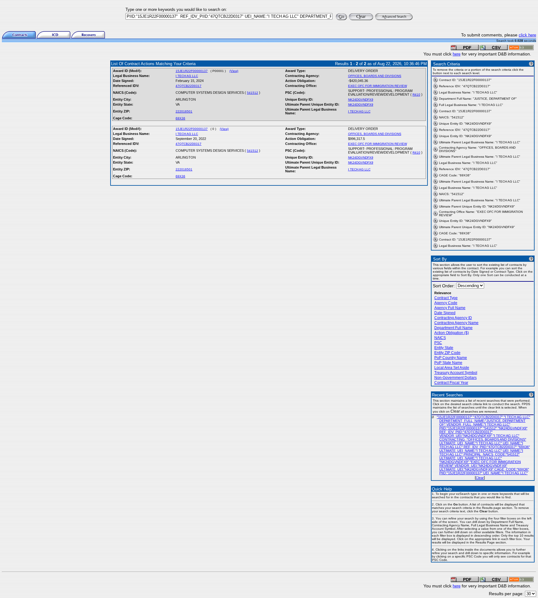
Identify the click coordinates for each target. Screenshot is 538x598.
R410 (416, 94)
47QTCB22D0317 (188, 86)
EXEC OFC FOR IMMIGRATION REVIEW (377, 86)
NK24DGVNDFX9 (360, 99)
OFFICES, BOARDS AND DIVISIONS (374, 76)
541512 (252, 92)
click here (527, 35)
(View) (233, 71)
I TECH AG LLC (187, 76)
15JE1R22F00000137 (192, 71)
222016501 (184, 111)
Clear (480, 478)
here (456, 54)
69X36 (180, 118)
